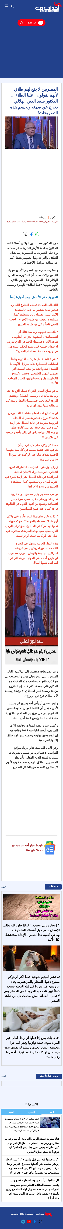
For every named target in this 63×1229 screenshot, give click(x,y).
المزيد (3, 887)
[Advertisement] (31, 46)
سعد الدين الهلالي (32, 243)
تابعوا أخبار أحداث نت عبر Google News (27, 848)
